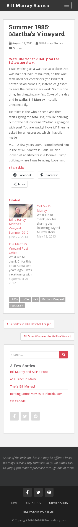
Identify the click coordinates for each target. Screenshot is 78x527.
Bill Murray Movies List (39, 511)
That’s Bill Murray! (22, 386)
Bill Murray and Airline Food (29, 372)
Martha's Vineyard (53, 299)
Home (13, 503)
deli (35, 299)
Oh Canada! (18, 401)
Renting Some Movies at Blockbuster (36, 394)
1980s (14, 299)
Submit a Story (58, 503)
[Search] (63, 354)
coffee (25, 299)
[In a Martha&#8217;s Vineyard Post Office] (23, 263)
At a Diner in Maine (23, 379)
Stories (18, 48)
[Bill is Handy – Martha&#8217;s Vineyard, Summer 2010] (20, 210)
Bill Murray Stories (27, 5)
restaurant (16, 305)
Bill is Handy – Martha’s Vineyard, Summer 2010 (19, 226)
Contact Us (32, 503)
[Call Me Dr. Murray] (51, 221)
